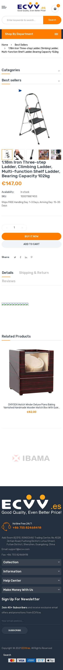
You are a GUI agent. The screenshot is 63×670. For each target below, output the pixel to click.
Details (7, 273)
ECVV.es (26, 648)
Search (7, 655)
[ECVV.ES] (31, 5)
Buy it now (31, 236)
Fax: (4, 554)
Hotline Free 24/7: (22, 523)
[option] (7, 154)
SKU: (4, 196)
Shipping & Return (34, 273)
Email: (5, 549)
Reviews (8, 281)
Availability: (8, 192)
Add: (4, 537)
